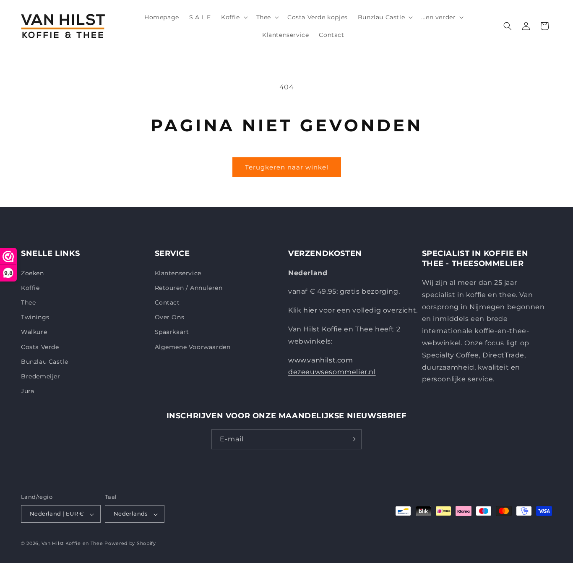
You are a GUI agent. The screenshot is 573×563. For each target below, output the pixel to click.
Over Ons (170, 317)
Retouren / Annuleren (189, 287)
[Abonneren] (352, 439)
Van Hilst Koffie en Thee (72, 544)
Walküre (34, 332)
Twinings (35, 317)
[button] (233, 17)
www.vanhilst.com (320, 360)
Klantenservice (178, 272)
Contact (167, 302)
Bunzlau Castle (44, 361)
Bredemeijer (40, 376)
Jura (27, 391)
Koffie (30, 287)
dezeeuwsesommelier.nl (332, 372)
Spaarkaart (172, 332)
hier (310, 310)
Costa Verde (40, 346)
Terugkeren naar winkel (286, 167)
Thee (28, 302)
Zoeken (32, 272)
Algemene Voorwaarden (193, 346)
